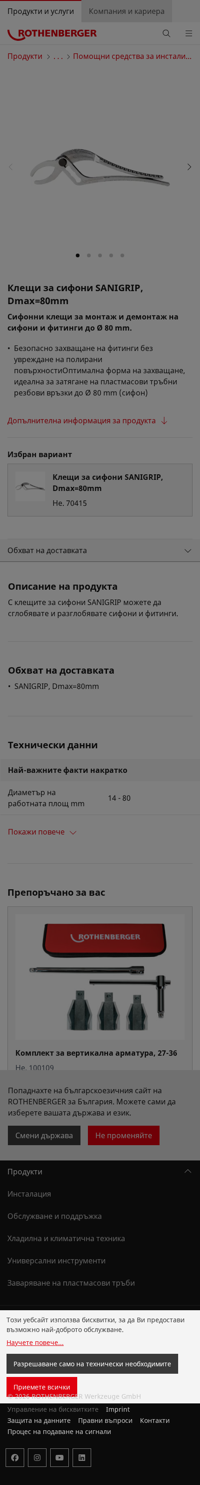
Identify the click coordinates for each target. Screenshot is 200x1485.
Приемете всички (41, 1387)
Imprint (118, 1409)
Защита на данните (39, 1420)
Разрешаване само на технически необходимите (92, 1363)
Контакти (155, 1420)
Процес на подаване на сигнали (59, 1431)
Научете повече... (35, 1342)
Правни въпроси (105, 1420)
